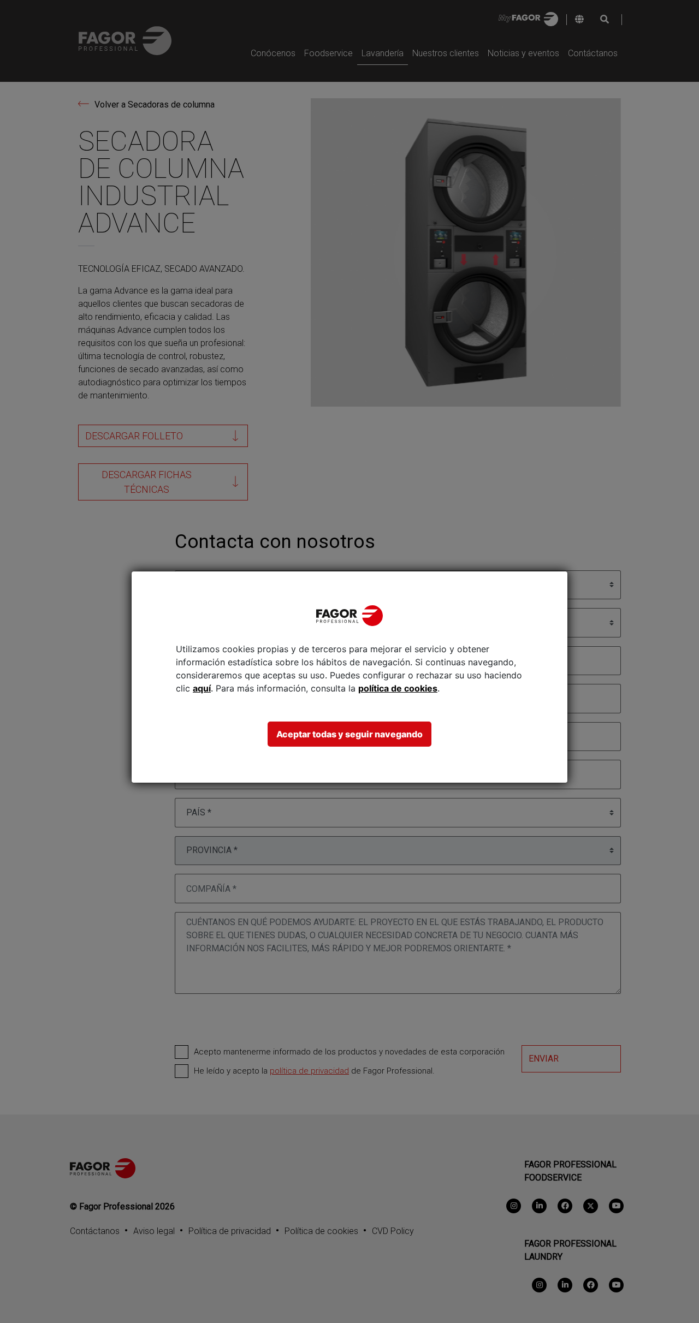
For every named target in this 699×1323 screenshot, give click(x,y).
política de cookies (397, 688)
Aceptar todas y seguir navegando (349, 734)
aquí (202, 688)
